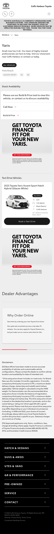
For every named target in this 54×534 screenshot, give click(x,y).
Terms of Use (26, 517)
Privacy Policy (16, 517)
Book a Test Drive (27, 221)
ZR (28, 74)
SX (22, 74)
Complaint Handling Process (15, 520)
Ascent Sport (9, 74)
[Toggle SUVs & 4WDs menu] (45, 457)
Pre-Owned (13, 484)
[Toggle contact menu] (45, 484)
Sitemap (8, 517)
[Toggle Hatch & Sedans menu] (45, 448)
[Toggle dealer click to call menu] (5, 13)
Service (10, 493)
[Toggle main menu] (48, 13)
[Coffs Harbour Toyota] (6, 6)
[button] (11, 115)
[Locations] (11, 13)
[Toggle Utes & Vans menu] (45, 466)
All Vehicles (9, 65)
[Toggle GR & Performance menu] (45, 475)
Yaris (10, 35)
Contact (11, 502)
